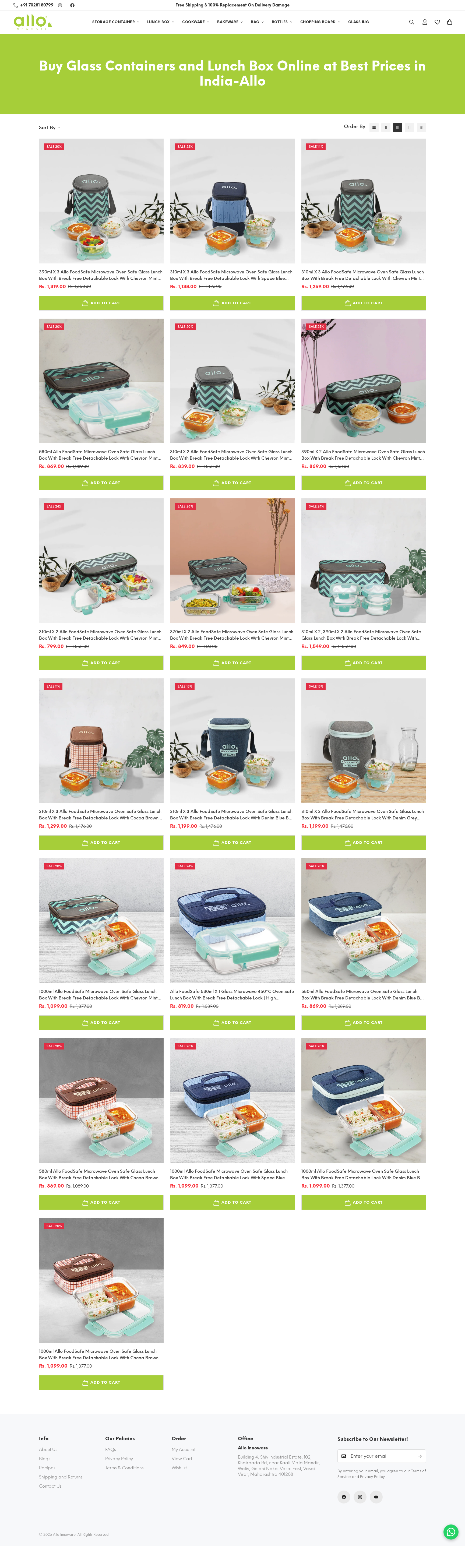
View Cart (182, 1458)
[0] (449, 22)
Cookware (193, 22)
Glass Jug (358, 22)
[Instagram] (60, 5)
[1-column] (374, 127)
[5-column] (421, 127)
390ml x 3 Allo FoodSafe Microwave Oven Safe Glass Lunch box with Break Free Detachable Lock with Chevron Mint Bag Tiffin (101, 275)
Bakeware (227, 22)
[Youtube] (376, 1497)
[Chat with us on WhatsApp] (451, 1532)
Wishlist (179, 1467)
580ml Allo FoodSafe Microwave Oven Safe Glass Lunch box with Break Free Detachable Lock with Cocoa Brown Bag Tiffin (98, 1175)
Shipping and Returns (61, 1477)
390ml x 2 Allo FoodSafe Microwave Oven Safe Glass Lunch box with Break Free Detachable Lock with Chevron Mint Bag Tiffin (363, 455)
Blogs (44, 1458)
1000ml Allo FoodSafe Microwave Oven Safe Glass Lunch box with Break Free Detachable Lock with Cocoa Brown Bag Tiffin (98, 1355)
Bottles (280, 22)
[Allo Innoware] (32, 22)
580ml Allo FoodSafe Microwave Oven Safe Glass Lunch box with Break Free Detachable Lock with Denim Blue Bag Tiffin (363, 995)
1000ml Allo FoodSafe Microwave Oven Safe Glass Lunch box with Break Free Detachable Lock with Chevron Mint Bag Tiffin (98, 995)
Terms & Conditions (124, 1467)
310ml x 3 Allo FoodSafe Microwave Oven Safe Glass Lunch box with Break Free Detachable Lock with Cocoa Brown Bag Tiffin (100, 815)
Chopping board (318, 22)
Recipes (47, 1467)
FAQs (110, 1449)
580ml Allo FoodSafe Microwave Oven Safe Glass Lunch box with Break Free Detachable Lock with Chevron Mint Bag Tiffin (98, 455)
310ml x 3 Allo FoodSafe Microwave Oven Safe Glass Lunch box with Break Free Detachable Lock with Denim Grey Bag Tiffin (362, 815)
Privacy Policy (119, 1458)
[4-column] (409, 127)
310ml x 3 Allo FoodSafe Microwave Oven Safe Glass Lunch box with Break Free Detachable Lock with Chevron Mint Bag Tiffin (362, 275)
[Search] (412, 22)
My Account (183, 1449)
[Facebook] (72, 5)
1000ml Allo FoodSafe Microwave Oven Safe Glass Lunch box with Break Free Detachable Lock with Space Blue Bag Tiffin (229, 1175)
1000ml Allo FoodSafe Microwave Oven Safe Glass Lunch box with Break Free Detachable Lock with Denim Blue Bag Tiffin (363, 1175)
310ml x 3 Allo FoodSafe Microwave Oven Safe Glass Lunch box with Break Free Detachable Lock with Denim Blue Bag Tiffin (232, 815)
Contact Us (50, 1486)
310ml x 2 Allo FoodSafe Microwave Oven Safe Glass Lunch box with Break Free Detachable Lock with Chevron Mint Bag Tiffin (231, 455)
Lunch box (158, 22)
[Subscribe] (420, 1456)
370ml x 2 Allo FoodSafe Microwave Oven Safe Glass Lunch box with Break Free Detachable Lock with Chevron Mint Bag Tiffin (231, 635)
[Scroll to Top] (454, 1516)
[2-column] (385, 127)
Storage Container (113, 22)
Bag (255, 22)
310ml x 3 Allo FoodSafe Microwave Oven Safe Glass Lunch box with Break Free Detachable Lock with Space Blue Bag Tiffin (231, 275)
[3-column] (397, 127)
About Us (48, 1449)
